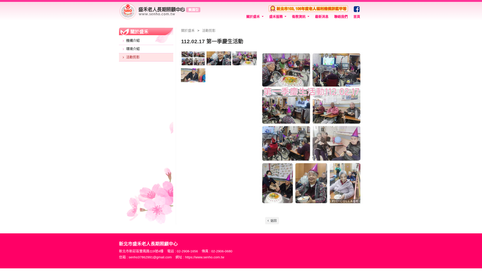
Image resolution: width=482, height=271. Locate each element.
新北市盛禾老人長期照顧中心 (159, 11)
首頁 (356, 17)
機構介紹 (133, 41)
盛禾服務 (276, 17)
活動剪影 (133, 57)
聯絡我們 (341, 17)
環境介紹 (133, 49)
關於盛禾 (253, 17)
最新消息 (322, 17)
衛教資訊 (299, 17)
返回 (273, 220)
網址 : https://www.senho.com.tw (199, 257)
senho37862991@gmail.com (151, 257)
